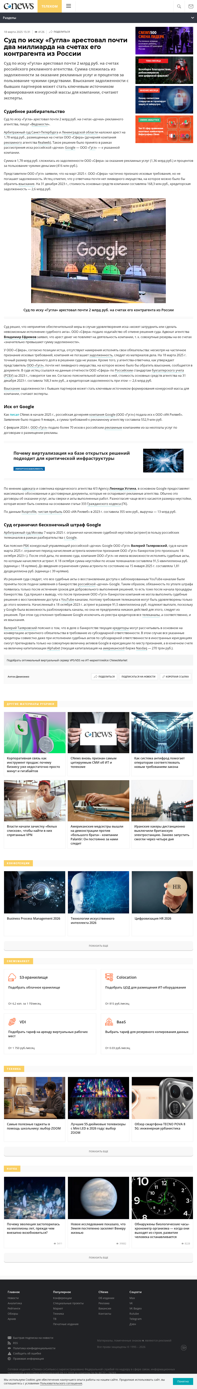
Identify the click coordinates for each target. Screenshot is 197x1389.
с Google (70, 537)
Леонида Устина (122, 488)
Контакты (104, 1313)
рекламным (113, 427)
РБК (26, 546)
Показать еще (98, 945)
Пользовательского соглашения (61, 1383)
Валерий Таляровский (20, 628)
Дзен (132, 1324)
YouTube (67, 599)
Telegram (135, 1319)
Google (70, 147)
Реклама (103, 1303)
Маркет (58, 1308)
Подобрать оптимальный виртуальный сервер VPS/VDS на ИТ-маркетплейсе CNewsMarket (67, 660)
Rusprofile (29, 512)
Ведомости (40, 124)
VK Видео (135, 1308)
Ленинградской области (80, 132)
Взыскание (12, 388)
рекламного (13, 142)
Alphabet (53, 648)
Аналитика (15, 1303)
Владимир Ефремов (20, 337)
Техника (58, 1313)
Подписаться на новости (138, 676)
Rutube (134, 1313)
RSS (15, 1343)
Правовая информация (28, 1358)
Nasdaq (141, 648)
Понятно (183, 1381)
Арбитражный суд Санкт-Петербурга (31, 132)
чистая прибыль (50, 512)
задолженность (101, 355)
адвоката (28, 488)
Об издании (106, 1298)
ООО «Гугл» (35, 365)
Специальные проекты (68, 1303)
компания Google (102, 414)
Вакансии (104, 1308)
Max (132, 1298)
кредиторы (121, 628)
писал (14, 414)
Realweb (44, 142)
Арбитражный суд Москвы (23, 532)
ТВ (54, 1319)
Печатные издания (65, 1324)
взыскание (26, 184)
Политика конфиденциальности (34, 1348)
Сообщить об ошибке (27, 1353)
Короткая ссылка (177, 676)
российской (87, 584)
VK (131, 1303)
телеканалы (151, 615)
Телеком (50, 6)
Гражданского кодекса (104, 504)
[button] (179, 6)
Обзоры (13, 1313)
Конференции (62, 1298)
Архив (12, 1319)
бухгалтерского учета (168, 370)
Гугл (92, 147)
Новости (13, 1298)
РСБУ (9, 375)
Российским (124, 370)
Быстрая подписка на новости (33, 1338)
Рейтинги (14, 1308)
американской (114, 648)
